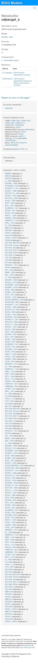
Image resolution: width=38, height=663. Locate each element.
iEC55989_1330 (12, 185)
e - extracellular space (10, 60)
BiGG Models (11, 2)
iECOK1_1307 (11, 326)
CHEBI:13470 (25, 120)
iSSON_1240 (10, 381)
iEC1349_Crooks (12, 245)
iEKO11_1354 (11, 215)
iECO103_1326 (11, 198)
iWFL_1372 (10, 223)
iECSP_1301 (10, 210)
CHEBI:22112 (20, 123)
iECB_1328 (10, 289)
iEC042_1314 (11, 282)
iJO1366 (8, 260)
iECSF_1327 (10, 341)
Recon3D (9, 235)
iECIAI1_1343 (11, 195)
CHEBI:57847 (9, 125)
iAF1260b (9, 403)
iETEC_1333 (10, 356)
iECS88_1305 (11, 334)
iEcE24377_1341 (12, 188)
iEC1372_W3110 (12, 250)
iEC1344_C (10, 255)
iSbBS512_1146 (12, 220)
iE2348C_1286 (11, 183)
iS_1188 (8, 366)
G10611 (18, 127)
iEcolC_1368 (10, 200)
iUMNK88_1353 (11, 386)
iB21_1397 (9, 274)
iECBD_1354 (10, 292)
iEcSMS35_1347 (12, 208)
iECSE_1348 (10, 339)
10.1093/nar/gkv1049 (28, 647)
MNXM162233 (29, 129)
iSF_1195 (9, 270)
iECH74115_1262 (12, 193)
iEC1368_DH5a (11, 252)
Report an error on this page (15, 97)
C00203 (21, 134)
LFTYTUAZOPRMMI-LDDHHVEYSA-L (16, 139)
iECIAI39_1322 (11, 317)
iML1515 (8, 406)
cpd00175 (21, 136)
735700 (23, 132)
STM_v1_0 (9, 398)
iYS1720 (8, 257)
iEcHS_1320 (10, 312)
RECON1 (9, 230)
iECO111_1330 (11, 324)
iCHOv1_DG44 (11, 237)
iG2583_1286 (10, 218)
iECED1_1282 (11, 190)
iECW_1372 (10, 213)
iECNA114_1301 (12, 319)
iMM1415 (9, 228)
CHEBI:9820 (19, 125)
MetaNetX (15, 149)
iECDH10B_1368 (12, 302)
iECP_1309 (10, 203)
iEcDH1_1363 (11, 297)
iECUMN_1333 (11, 349)
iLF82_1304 (10, 361)
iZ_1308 (8, 225)
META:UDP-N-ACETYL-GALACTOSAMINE (16, 144)
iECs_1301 (9, 205)
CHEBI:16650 (9, 123)
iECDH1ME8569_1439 (14, 299)
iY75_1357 (9, 401)
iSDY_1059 (10, 374)
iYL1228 (8, 396)
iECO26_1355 (7, 37)
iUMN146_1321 (11, 383)
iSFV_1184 (9, 376)
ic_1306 (8, 180)
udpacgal (8, 108)
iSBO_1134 (10, 371)
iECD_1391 (10, 294)
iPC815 (8, 267)
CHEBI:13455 (15, 120)
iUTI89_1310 (10, 388)
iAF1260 (8, 262)
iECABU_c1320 (11, 287)
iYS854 (8, 240)
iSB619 (8, 176)
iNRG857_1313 (11, 364)
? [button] (22, 104)
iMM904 (8, 173)
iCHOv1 (8, 232)
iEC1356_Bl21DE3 (13, 242)
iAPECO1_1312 (11, 265)
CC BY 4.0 (23, 149)
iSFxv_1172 (10, 378)
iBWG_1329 (10, 272)
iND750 (8, 178)
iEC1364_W (10, 247)
